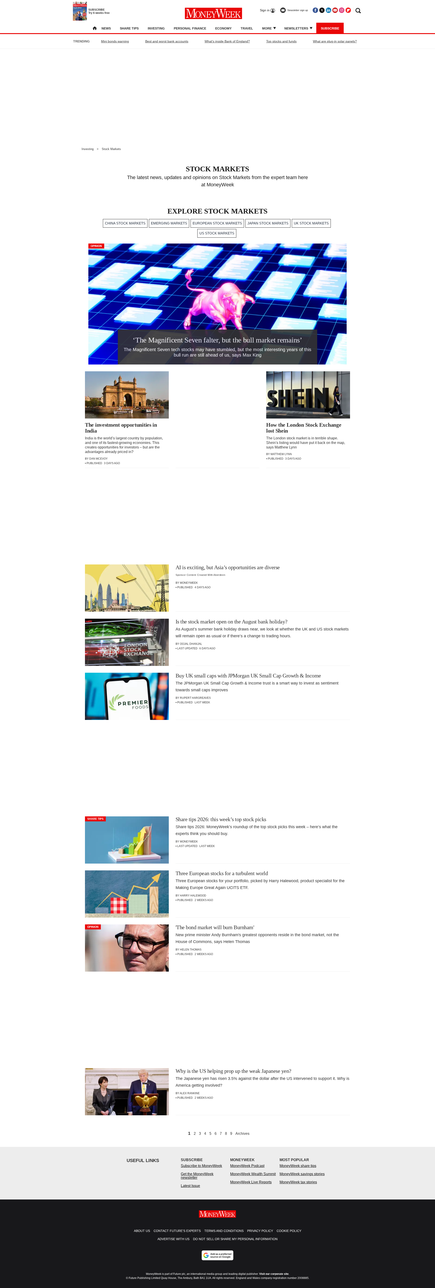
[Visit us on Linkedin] (328, 10)
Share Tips (129, 28)
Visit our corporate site (274, 1274)
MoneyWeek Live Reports (251, 1182)
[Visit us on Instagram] (341, 10)
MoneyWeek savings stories (302, 1174)
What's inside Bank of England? (227, 41)
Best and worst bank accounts (166, 41)
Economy (223, 28)
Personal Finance (190, 28)
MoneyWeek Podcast (247, 1166)
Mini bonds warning (115, 41)
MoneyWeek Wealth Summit (253, 1174)
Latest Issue (190, 1186)
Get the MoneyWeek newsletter (197, 1176)
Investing (156, 28)
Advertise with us (173, 1239)
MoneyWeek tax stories (298, 1182)
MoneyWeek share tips (298, 1166)
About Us (142, 1231)
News (106, 28)
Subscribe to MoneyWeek (201, 1166)
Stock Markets (111, 149)
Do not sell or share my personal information (235, 1239)
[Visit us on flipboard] (348, 10)
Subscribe (330, 28)
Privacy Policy (260, 1231)
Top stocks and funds (281, 41)
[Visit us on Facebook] (315, 10)
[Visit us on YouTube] (335, 10)
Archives (242, 1133)
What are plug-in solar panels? (335, 41)
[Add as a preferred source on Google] (217, 1255)
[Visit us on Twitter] (322, 10)
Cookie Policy (289, 1231)
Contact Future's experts (177, 1231)
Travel (247, 28)
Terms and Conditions (224, 1231)
